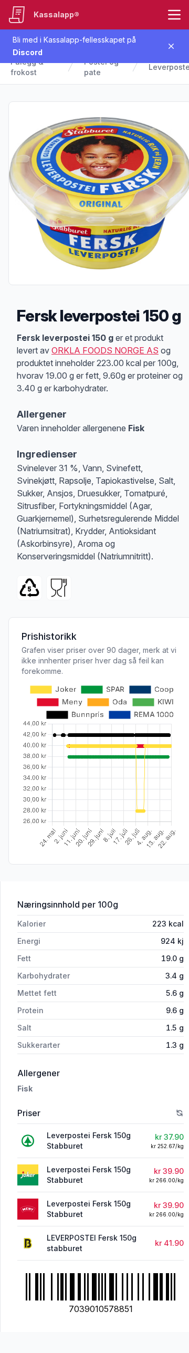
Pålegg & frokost (27, 67)
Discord (28, 52)
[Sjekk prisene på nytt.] (179, 1113)
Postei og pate (101, 67)
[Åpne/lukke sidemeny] (174, 14)
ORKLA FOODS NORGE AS (105, 350)
